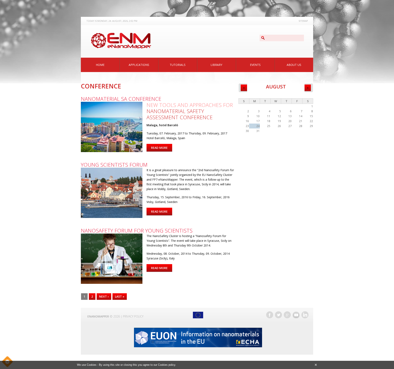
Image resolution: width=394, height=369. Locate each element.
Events (255, 65)
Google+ (287, 314)
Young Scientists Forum (114, 164)
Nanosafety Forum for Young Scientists (136, 230)
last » (119, 296)
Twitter (278, 314)
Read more (161, 148)
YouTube (296, 314)
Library (216, 65)
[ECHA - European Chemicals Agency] (197, 337)
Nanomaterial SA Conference (121, 98)
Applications (139, 65)
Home (100, 65)
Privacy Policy (133, 316)
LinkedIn (304, 314)
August (276, 86)
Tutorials (178, 65)
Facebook (269, 314)
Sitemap (303, 20)
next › (104, 296)
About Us (294, 65)
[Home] (121, 41)
